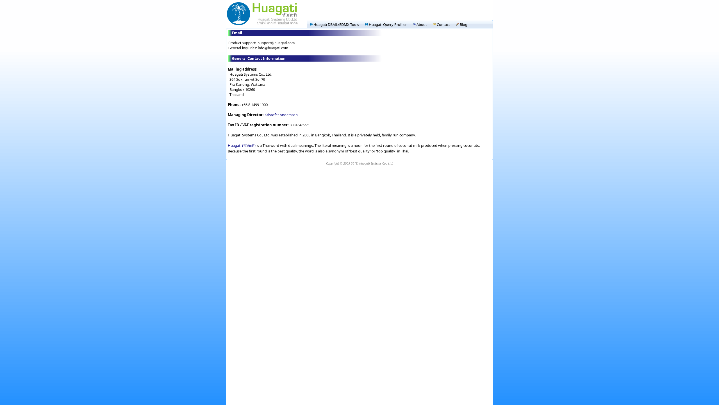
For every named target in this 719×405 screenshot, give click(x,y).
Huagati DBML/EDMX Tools (336, 24)
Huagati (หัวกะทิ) (242, 145)
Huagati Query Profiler (387, 24)
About (421, 24)
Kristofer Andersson (281, 114)
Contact (443, 24)
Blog (463, 24)
